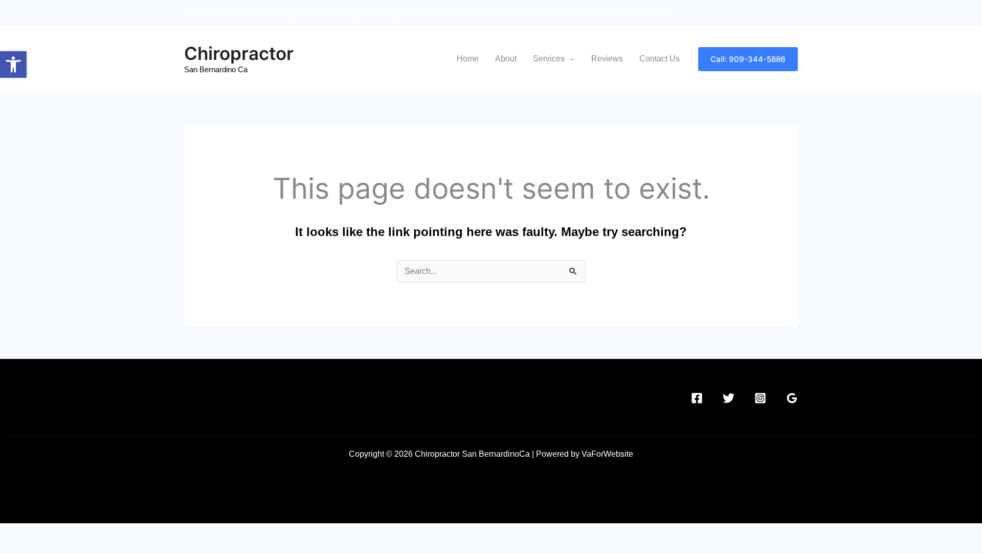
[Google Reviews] (792, 398)
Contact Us (659, 58)
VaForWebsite (607, 454)
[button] (748, 59)
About (506, 58)
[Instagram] (760, 398)
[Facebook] (697, 398)
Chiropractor (239, 53)
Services (549, 58)
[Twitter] (728, 398)
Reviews (607, 58)
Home (468, 58)
